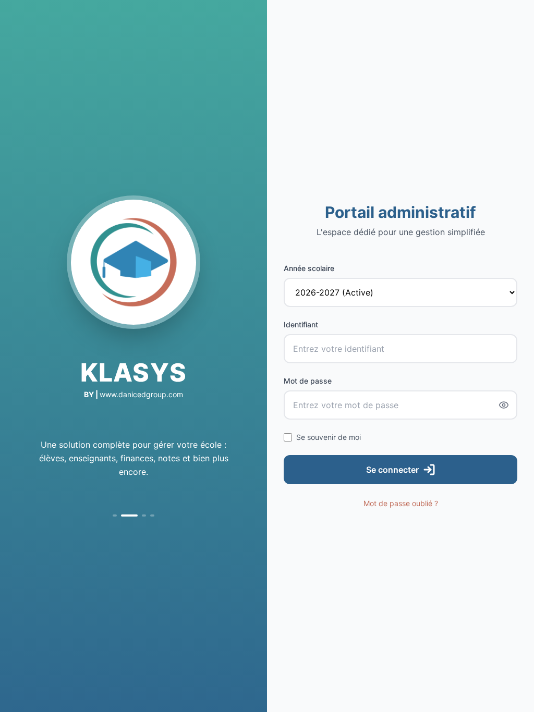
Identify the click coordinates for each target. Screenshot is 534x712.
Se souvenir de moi (328, 437)
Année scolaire (309, 268)
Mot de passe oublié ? (400, 503)
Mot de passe (308, 380)
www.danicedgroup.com (141, 394)
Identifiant (301, 324)
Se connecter (392, 469)
